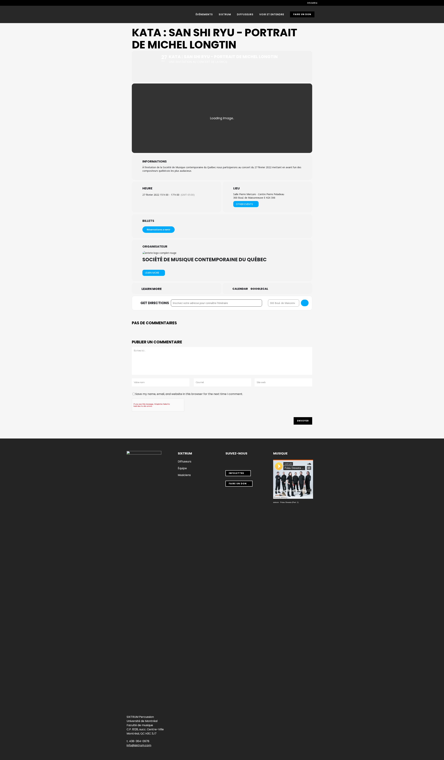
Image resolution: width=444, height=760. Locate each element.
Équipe (182, 468)
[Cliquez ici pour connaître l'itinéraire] (305, 303)
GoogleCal (259, 289)
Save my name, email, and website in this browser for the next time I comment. (189, 394)
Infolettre (312, 3)
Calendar (240, 289)
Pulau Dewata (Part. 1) (289, 502)
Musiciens (184, 475)
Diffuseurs (184, 461)
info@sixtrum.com (139, 745)
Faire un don (302, 14)
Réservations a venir (158, 229)
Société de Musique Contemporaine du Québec (204, 259)
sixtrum (276, 502)
